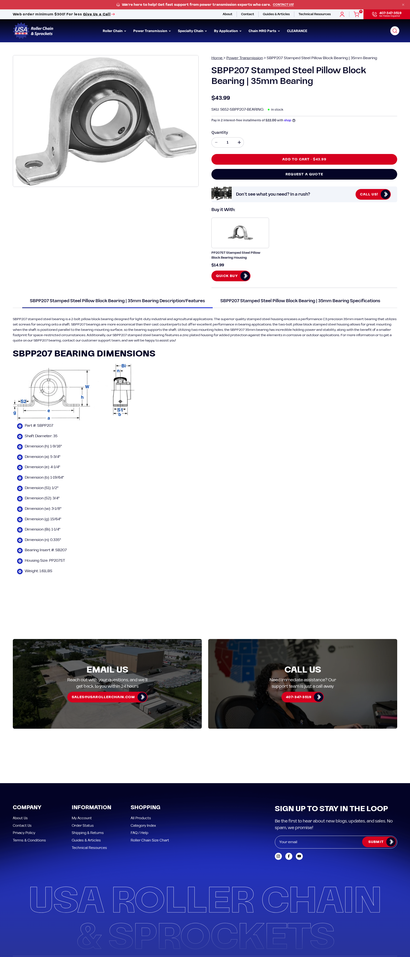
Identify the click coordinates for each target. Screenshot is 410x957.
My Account (82, 779)
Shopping (145, 769)
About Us (20, 779)
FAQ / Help (139, 794)
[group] (205, 5)
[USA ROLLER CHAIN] (33, 30)
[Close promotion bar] (403, 4)
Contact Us (22, 787)
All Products (141, 779)
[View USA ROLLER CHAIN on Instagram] (278, 817)
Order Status (83, 787)
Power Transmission (244, 58)
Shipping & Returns (88, 794)
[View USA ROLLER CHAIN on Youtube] (299, 817)
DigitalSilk (386, 926)
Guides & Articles (86, 802)
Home (217, 58)
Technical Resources (89, 809)
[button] (394, 30)
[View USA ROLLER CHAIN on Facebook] (288, 817)
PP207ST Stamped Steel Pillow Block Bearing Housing (235, 255)
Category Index (143, 787)
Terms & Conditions (29, 802)
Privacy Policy (24, 794)
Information (91, 769)
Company (27, 769)
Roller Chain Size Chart (150, 802)
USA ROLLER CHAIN (39, 926)
